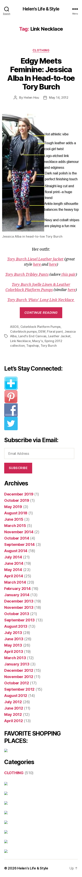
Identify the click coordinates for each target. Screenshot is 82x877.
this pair (68, 274)
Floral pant (55, 331)
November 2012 (18, 676)
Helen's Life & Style (41, 9)
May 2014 (13, 569)
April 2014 (13, 576)
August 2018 (15, 513)
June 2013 (13, 639)
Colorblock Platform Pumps (40, 327)
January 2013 (16, 664)
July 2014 (13, 557)
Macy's (37, 341)
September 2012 (19, 689)
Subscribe (18, 468)
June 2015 (13, 519)
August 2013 (15, 626)
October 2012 (16, 683)
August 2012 (15, 695)
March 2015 (15, 525)
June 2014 (13, 563)
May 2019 (13, 507)
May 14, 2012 (58, 97)
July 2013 (13, 632)
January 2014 (16, 595)
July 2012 (13, 702)
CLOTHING (41, 50)
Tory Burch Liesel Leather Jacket (35, 259)
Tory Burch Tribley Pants (27, 274)
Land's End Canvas (32, 336)
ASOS (14, 327)
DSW (41, 331)
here (37, 264)
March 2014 (15, 582)
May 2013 (13, 645)
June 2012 (13, 708)
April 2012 (13, 721)
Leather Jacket (59, 336)
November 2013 (18, 607)
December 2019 (18, 494)
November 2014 (18, 532)
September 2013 (19, 620)
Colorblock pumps (23, 331)
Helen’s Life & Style (32, 868)
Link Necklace (20, 341)
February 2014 (17, 588)
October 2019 (16, 500)
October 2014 (16, 538)
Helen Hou (31, 97)
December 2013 (18, 601)
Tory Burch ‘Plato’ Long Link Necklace (41, 300)
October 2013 (16, 614)
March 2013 (15, 658)
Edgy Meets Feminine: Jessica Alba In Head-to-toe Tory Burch (41, 73)
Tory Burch (49, 346)
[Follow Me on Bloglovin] (41, 383)
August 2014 (15, 551)
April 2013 (13, 651)
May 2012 (13, 714)
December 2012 (18, 670)
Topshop (32, 346)
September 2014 (19, 544)
